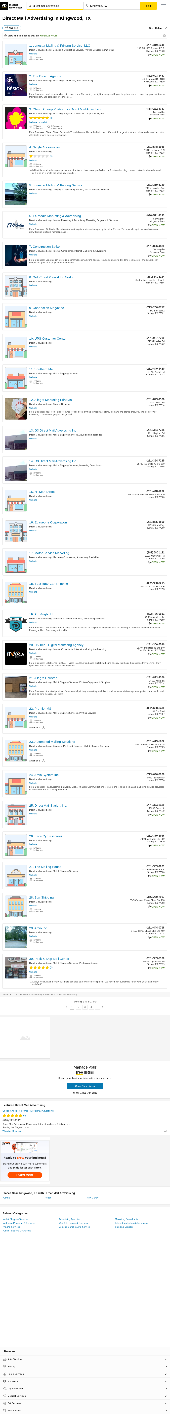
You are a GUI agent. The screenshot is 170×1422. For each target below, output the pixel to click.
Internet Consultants (63, 251)
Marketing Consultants (64, 80)
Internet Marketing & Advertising (69, 220)
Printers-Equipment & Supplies (94, 682)
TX (13, 994)
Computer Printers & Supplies (68, 746)
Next (103, 1007)
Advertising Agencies (94, 618)
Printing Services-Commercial (99, 50)
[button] (163, 5)
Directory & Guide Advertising (67, 618)
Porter (48, 1197)
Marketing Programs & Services (69, 113)
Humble (6, 1197)
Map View (13, 28)
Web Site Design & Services (73, 1223)
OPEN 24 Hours (48, 35)
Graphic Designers (95, 113)
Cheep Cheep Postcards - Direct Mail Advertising (28, 1110)
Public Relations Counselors (16, 1230)
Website (33, 54)
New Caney (93, 1197)
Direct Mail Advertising (40, 50)
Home (5, 994)
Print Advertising (85, 80)
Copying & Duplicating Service (68, 50)
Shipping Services (124, 1227)
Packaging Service (88, 963)
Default (159, 28)
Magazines (31, 1124)
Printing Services (87, 713)
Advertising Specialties (90, 435)
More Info (43, 122)
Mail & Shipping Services (97, 189)
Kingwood (23, 994)
